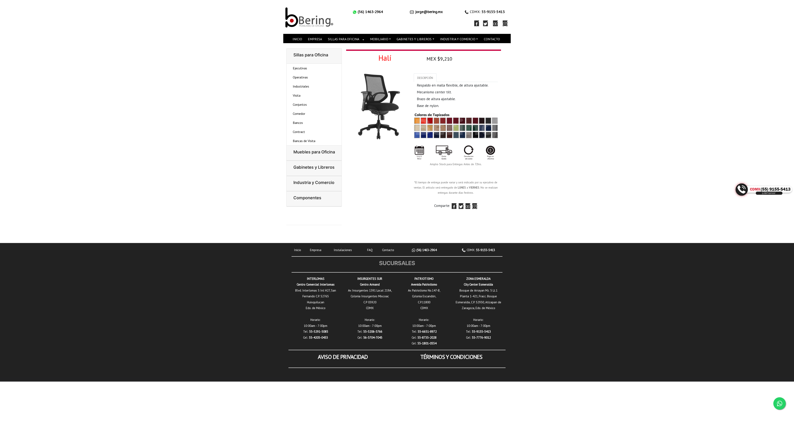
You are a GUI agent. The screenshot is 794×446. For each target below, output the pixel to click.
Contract (299, 132)
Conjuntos (300, 104)
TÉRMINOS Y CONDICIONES (451, 357)
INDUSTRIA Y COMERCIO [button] (457, 39)
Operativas (300, 77)
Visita (296, 95)
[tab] (425, 77)
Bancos (298, 123)
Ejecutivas (300, 68)
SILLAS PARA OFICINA (343, 39)
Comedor (299, 114)
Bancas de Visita (304, 141)
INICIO (297, 39)
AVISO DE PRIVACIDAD (343, 357)
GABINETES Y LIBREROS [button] (414, 39)
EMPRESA (315, 39)
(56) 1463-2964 (426, 250)
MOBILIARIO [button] (379, 39)
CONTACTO (492, 39)
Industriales (301, 86)
